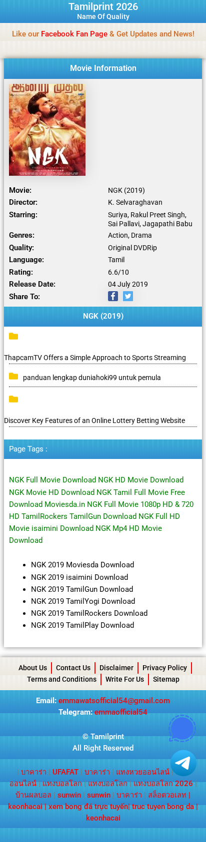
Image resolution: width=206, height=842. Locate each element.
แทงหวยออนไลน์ (143, 772)
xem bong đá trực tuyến (88, 806)
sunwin (69, 795)
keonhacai (25, 806)
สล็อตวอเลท (167, 795)
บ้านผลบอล (34, 795)
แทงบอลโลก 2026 (163, 783)
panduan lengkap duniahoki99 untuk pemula (92, 378)
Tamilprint (107, 736)
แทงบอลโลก (62, 783)
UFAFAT (65, 772)
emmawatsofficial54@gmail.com (114, 700)
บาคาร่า (33, 772)
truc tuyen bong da (163, 806)
